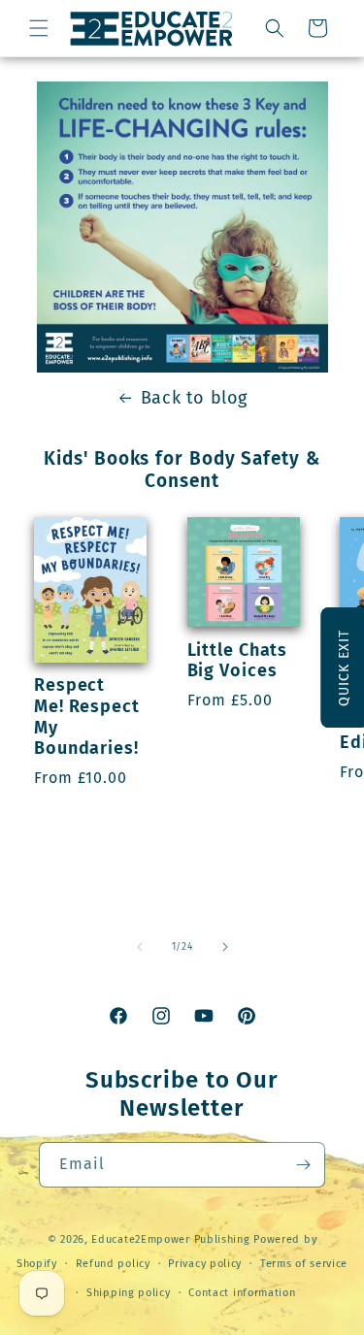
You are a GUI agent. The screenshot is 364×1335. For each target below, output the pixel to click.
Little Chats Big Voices (237, 661)
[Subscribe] (302, 1165)
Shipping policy (128, 1292)
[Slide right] (225, 947)
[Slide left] (139, 947)
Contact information (241, 1292)
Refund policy (113, 1263)
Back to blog (194, 397)
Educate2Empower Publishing (170, 1239)
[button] (38, 28)
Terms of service (303, 1263)
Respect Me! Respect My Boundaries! (87, 717)
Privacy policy (205, 1263)
